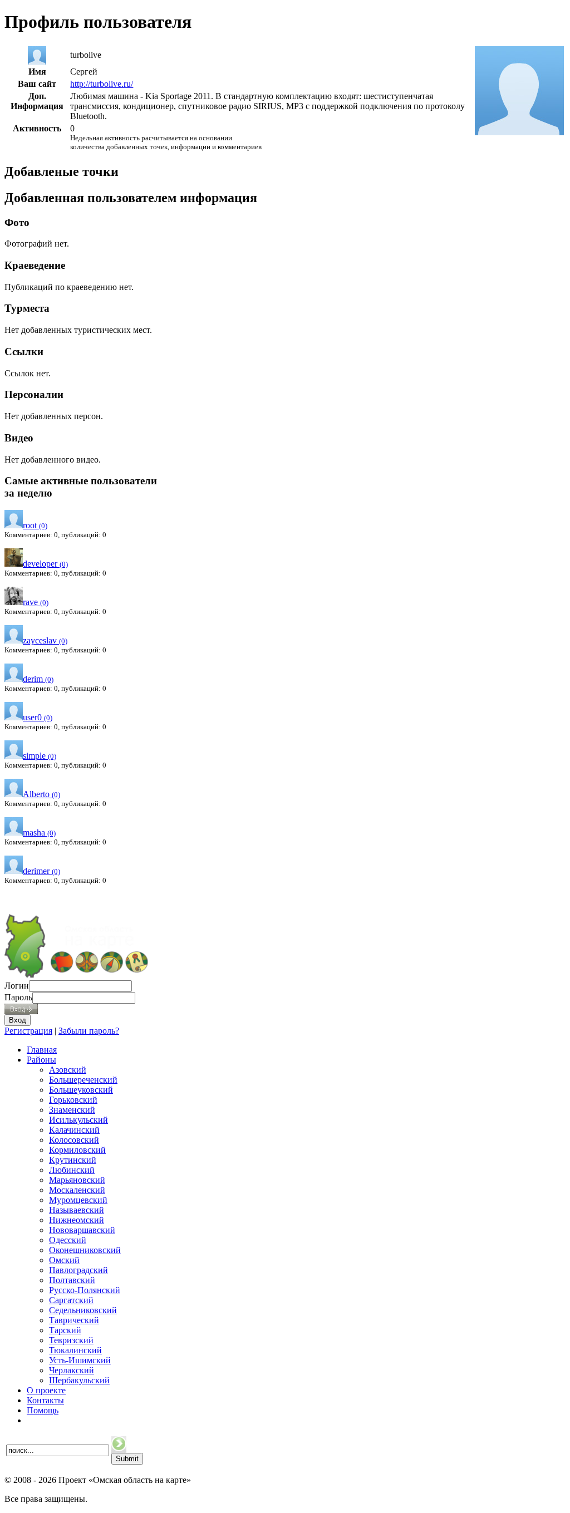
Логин (16, 985)
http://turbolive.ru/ (101, 84)
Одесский (67, 1240)
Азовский (67, 1069)
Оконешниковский (85, 1250)
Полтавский (72, 1280)
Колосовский (74, 1139)
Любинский (72, 1170)
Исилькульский (78, 1119)
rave (35, 602)
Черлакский (71, 1370)
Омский (64, 1260)
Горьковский (73, 1099)
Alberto (41, 794)
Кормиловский (77, 1150)
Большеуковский (81, 1089)
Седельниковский (83, 1310)
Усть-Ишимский (80, 1360)
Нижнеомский (76, 1220)
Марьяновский (77, 1180)
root (35, 525)
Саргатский (71, 1300)
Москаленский (77, 1190)
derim (38, 679)
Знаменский (72, 1109)
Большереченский (83, 1079)
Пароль (18, 997)
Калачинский (74, 1129)
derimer (41, 871)
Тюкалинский (75, 1350)
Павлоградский (78, 1270)
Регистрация (28, 1030)
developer (45, 563)
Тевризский (71, 1340)
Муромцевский (78, 1200)
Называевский (76, 1210)
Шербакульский (79, 1380)
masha (39, 832)
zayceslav (45, 640)
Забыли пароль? (88, 1030)
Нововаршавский (82, 1230)
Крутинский (72, 1160)
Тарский (65, 1330)
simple (39, 755)
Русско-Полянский (84, 1290)
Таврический (74, 1320)
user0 (37, 717)
